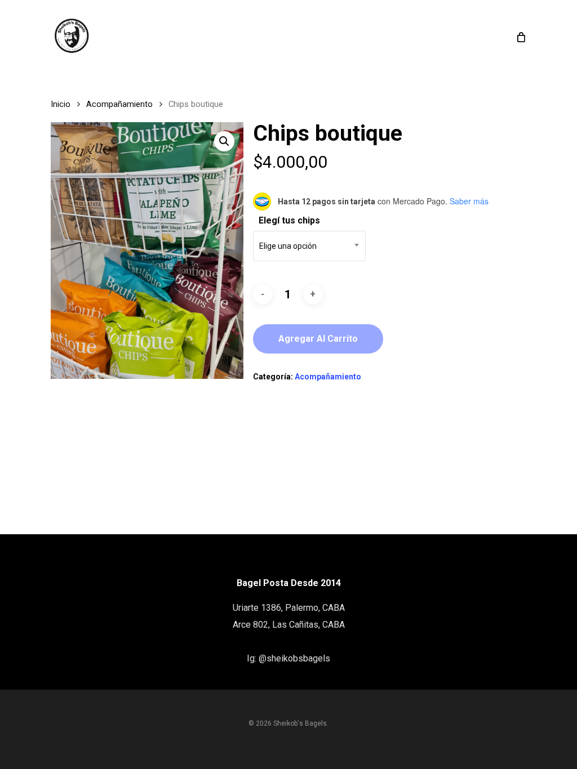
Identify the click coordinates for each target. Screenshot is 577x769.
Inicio (60, 104)
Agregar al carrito (318, 338)
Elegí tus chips (289, 220)
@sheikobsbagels (294, 658)
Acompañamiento (119, 104)
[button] (224, 141)
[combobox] (309, 246)
